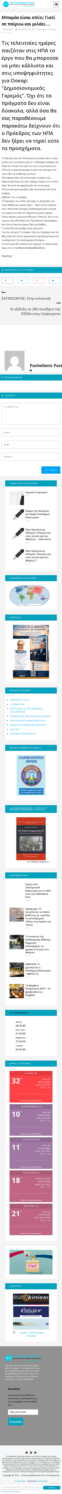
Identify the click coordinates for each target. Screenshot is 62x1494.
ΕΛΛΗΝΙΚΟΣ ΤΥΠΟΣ (19, 700)
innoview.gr (42, 1481)
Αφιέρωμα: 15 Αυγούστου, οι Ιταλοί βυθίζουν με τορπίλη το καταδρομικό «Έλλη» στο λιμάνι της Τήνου (38, 916)
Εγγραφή (15, 1421)
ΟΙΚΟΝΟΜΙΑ (7, 29)
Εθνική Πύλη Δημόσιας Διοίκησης (28, 724)
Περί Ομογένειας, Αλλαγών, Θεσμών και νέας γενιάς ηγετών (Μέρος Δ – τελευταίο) (38, 534)
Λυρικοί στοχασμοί (36, 492)
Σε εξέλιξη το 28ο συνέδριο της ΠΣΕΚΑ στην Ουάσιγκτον (35, 311)
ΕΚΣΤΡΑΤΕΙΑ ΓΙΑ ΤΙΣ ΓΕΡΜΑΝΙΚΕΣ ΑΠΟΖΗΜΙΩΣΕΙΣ (26, 710)
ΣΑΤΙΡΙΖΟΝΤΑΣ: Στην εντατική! (26, 298)
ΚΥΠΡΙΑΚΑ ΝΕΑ (17, 704)
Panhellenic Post (24, 29)
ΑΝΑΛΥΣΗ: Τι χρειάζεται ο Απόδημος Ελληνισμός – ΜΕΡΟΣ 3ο (38, 969)
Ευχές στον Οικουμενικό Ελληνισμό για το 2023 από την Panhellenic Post (38, 891)
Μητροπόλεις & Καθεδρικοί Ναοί (27, 720)
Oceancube (20, 1481)
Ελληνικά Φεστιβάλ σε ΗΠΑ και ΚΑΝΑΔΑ (30, 716)
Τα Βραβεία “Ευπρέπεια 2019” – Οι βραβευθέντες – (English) (38, 990)
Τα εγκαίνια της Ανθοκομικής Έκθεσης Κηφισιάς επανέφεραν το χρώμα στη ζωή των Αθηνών (37, 944)
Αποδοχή (52, 1488)
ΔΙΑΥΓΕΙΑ (14, 729)
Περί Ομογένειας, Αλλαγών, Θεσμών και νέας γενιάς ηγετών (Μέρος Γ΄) (38, 555)
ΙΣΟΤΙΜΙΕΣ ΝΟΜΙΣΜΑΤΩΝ (23, 733)
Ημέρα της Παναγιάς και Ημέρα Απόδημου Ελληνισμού (37, 514)
